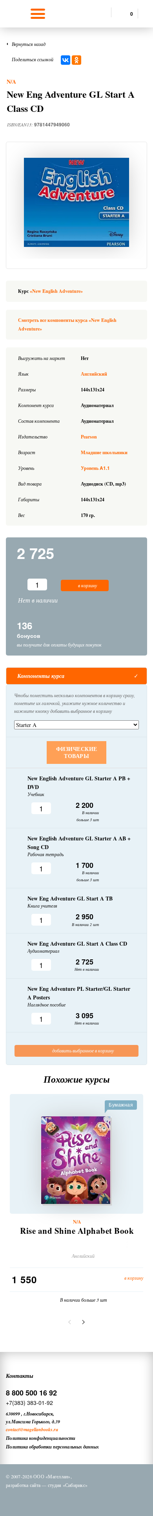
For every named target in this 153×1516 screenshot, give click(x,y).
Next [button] (82, 1322)
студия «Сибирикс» (67, 1485)
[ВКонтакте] (65, 60)
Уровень (95, 468)
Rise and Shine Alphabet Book (77, 1231)
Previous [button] (71, 1322)
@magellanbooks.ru (39, 1429)
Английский (94, 374)
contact (13, 1429)
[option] (76, 202)
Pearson (89, 436)
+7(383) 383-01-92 (29, 1402)
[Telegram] (83, 1499)
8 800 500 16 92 (31, 1393)
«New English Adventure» (56, 291)
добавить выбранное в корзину (82, 1050)
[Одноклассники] (76, 60)
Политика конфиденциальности (40, 1438)
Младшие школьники (104, 452)
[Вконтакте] (43, 1499)
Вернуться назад (29, 44)
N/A (11, 81)
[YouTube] (104, 1499)
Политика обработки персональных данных (52, 1446)
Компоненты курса (40, 676)
